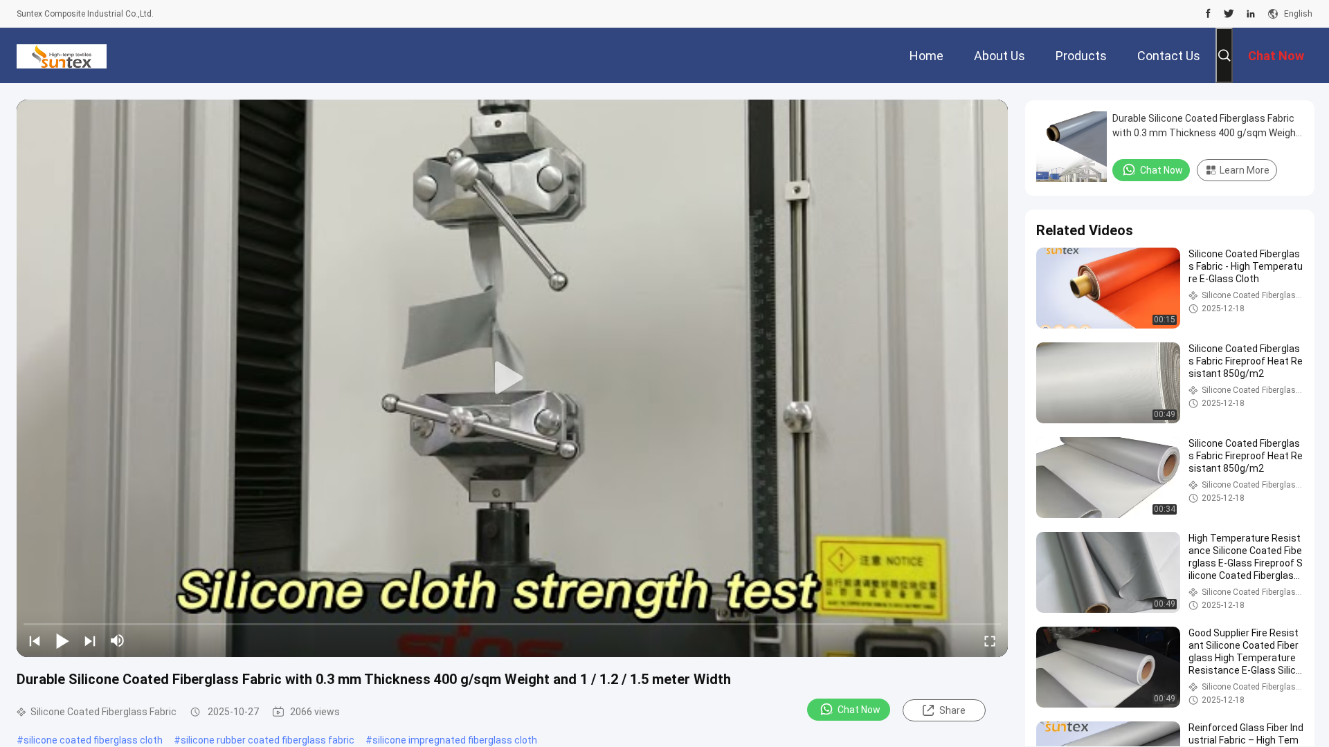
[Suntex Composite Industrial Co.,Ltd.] (62, 55)
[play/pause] (62, 640)
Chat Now (859, 709)
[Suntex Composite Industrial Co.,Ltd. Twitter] (1229, 14)
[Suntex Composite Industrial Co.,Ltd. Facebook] (1208, 14)
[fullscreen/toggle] (990, 640)
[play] (512, 378)
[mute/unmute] (118, 640)
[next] (90, 640)
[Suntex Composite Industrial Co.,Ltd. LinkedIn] (1250, 14)
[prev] (34, 640)
